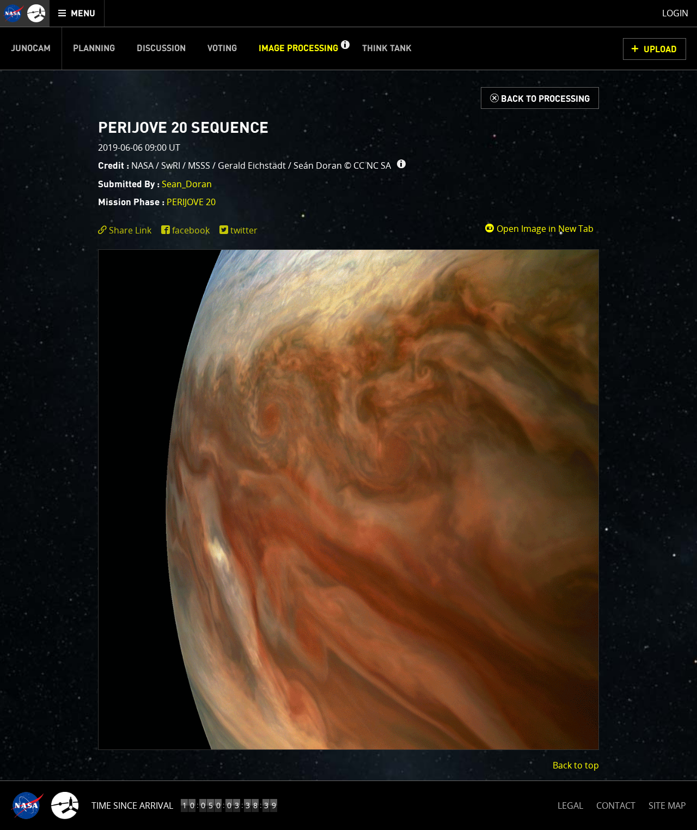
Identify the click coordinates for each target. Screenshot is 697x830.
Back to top (576, 765)
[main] (348, 415)
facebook (191, 230)
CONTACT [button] (615, 805)
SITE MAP (667, 805)
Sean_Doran (187, 184)
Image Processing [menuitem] (298, 48)
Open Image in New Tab (544, 229)
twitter (244, 230)
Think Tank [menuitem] (387, 48)
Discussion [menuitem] (161, 48)
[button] (344, 48)
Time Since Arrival (132, 805)
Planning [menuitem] (94, 48)
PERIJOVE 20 (191, 202)
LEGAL (570, 803)
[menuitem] (77, 13)
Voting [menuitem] (222, 48)
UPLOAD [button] (660, 49)
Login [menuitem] (675, 13)
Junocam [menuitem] (31, 48)
